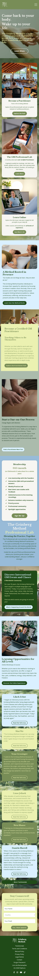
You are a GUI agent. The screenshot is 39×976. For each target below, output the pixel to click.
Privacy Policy (19, 954)
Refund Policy (19, 951)
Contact (19, 960)
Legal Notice (19, 957)
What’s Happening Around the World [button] (18, 607)
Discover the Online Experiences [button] (14, 683)
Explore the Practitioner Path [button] (16, 365)
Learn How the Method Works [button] (14, 303)
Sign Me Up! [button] (19, 516)
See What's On (19, 232)
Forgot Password (19, 962)
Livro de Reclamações (19, 965)
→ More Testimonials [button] (19, 882)
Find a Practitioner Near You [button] (13, 449)
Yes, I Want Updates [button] (19, 927)
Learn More (19, 174)
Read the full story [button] (19, 723)
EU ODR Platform (19, 968)
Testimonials (19, 946)
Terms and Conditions (19, 949)
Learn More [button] (19, 51)
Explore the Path (19, 113)
